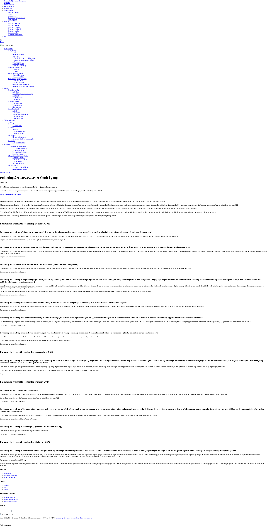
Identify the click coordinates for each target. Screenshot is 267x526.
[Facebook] (12, 512)
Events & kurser (13, 124)
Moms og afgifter (18, 77)
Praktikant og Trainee (20, 159)
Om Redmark (8, 10)
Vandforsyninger (18, 116)
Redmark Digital (18, 81)
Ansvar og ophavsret (11, 499)
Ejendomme (16, 99)
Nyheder (7, 3)
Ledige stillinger (13, 165)
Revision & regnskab (15, 67)
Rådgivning (12, 50)
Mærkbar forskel (13, 12)
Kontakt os (7, 474)
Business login (9, 6)
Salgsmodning (17, 62)
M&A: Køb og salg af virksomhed (24, 58)
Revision (15, 71)
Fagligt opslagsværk (19, 131)
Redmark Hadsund (14, 29)
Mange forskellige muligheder (18, 156)
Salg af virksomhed (19, 143)
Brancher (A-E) (13, 90)
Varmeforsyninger (18, 118)
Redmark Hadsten (14, 27)
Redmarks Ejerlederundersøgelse (15, 1)
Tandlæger (16, 112)
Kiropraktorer (17, 107)
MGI (5, 487)
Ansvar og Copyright (63, 518)
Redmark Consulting (19, 66)
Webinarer (11, 141)
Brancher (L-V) (13, 109)
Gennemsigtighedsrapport (16, 18)
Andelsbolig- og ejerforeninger (23, 94)
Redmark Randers (14, 25)
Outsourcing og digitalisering (17, 79)
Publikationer (12, 135)
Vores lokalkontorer (10, 475)
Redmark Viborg (13, 33)
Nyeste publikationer (19, 137)
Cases (10, 14)
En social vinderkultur (20, 152)
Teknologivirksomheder (20, 114)
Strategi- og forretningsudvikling (23, 60)
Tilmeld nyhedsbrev (19, 133)
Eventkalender (9, 5)
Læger (15, 111)
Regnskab (16, 69)
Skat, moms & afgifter (15, 73)
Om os (6, 486)
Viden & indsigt (9, 120)
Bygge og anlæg (18, 97)
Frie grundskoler (18, 103)
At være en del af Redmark (17, 146)
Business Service (18, 82)
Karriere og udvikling (20, 148)
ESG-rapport (12, 20)
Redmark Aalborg (14, 23)
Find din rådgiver (5, 172)
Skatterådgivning (18, 64)
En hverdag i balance (19, 150)
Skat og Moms (17, 161)
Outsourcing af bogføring (21, 84)
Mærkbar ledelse (18, 154)
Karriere (7, 144)
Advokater (16, 92)
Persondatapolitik (10, 497)
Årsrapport (11, 16)
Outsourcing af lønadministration (23, 86)
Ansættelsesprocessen (20, 169)
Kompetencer (8, 49)
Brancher (7, 88)
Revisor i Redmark (19, 158)
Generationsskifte (18, 54)
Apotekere (16, 96)
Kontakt (6, 21)
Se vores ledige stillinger (21, 167)
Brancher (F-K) (13, 101)
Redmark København (15, 35)
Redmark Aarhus (14, 31)
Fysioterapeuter (18, 105)
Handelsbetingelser (10, 501)
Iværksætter (16, 56)
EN (5, 36)
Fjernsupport (8, 8)
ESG (14, 52)
